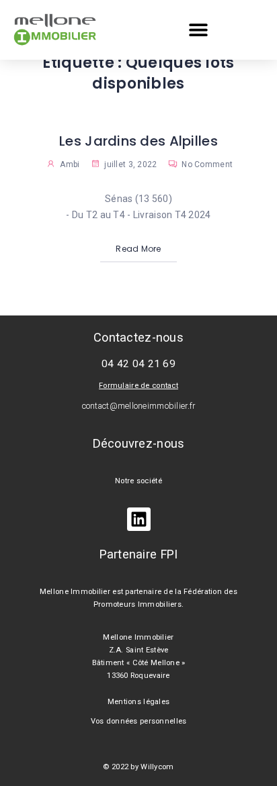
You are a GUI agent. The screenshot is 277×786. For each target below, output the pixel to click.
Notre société (138, 481)
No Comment (206, 164)
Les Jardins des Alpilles (138, 141)
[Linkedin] (139, 519)
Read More (138, 248)
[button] (199, 30)
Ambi (69, 164)
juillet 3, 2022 (129, 164)
